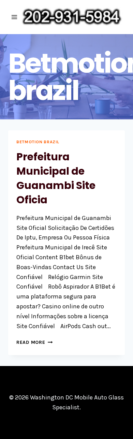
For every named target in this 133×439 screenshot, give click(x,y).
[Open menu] (14, 17)
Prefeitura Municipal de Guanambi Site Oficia (55, 178)
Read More (34, 342)
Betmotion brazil (37, 141)
